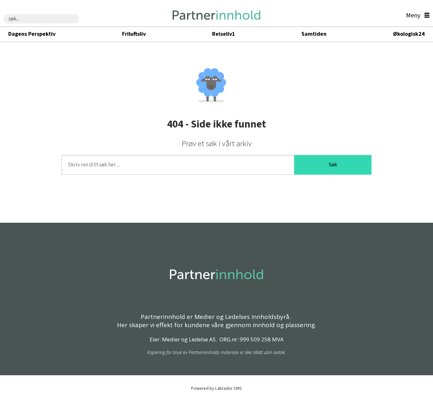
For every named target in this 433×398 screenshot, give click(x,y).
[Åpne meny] (416, 16)
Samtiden (313, 34)
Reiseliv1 (223, 34)
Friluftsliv (134, 34)
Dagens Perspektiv (31, 34)
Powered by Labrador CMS (216, 388)
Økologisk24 (409, 34)
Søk (332, 165)
